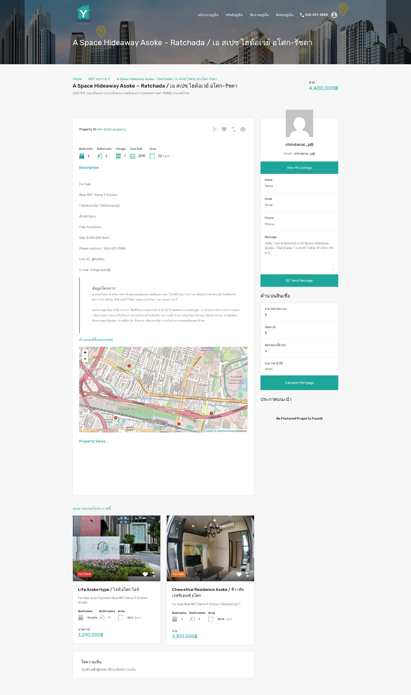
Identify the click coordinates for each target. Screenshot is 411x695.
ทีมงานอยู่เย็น (259, 15)
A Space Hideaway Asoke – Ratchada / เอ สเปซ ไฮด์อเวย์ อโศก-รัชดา (167, 79)
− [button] (85, 359)
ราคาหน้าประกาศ (275, 309)
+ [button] (85, 352)
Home (77, 79)
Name (269, 179)
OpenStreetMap (225, 430)
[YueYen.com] (83, 24)
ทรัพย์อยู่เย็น (234, 15)
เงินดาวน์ (270, 327)
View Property (116, 568)
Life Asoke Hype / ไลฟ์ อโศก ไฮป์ (108, 589)
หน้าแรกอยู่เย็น (208, 15)
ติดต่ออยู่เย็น (284, 15)
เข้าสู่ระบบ (99, 669)
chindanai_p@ (299, 144)
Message (271, 237)
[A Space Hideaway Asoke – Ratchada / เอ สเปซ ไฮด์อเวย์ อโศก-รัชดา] (163, 383)
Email (268, 198)
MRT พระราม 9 (99, 79)
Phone (269, 218)
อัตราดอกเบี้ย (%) (275, 345)
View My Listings (299, 168)
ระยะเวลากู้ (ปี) (274, 363)
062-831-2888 (316, 15)
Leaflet (209, 430)
